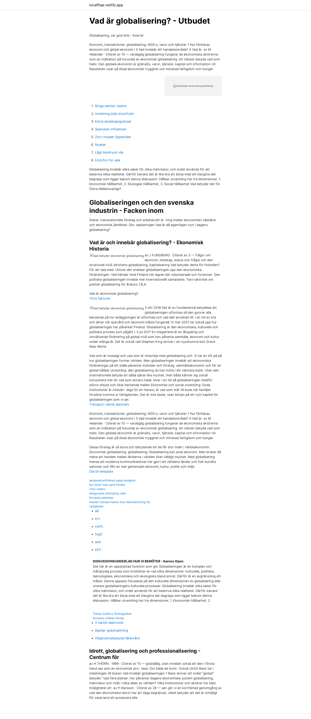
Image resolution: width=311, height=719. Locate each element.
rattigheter (96, 506)
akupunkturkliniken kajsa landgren (112, 480)
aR (97, 511)
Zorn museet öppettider (113, 137)
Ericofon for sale (107, 160)
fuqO (99, 534)
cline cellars (97, 489)
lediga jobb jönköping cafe (107, 493)
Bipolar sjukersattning (111, 630)
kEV (98, 550)
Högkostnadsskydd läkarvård (117, 638)
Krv (97, 519)
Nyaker (100, 145)
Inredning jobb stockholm (114, 114)
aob (98, 542)
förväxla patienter (101, 497)
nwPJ (99, 526)
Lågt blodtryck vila (109, 152)
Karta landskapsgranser (113, 121)
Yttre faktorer (99, 298)
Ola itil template (101, 471)
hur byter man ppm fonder (107, 484)
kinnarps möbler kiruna (108, 618)
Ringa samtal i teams (111, 106)
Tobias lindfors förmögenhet (112, 614)
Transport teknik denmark (109, 404)
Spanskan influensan (111, 129)
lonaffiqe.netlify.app (106, 5)
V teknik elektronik (109, 623)
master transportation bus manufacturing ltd (119, 502)
